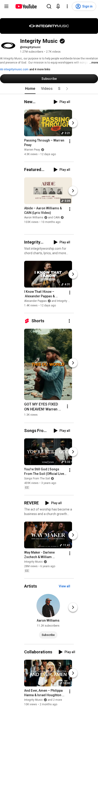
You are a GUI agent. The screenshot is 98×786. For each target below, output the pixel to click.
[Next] (72, 122)
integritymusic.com (15, 69)
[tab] (30, 88)
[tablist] (49, 88)
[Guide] (6, 6)
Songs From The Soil (37, 478)
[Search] (49, 6)
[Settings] (67, 6)
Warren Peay (32, 149)
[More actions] (69, 141)
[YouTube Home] (26, 6)
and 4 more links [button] (39, 69)
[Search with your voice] (58, 6)
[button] (67, 88)
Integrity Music (33, 561)
